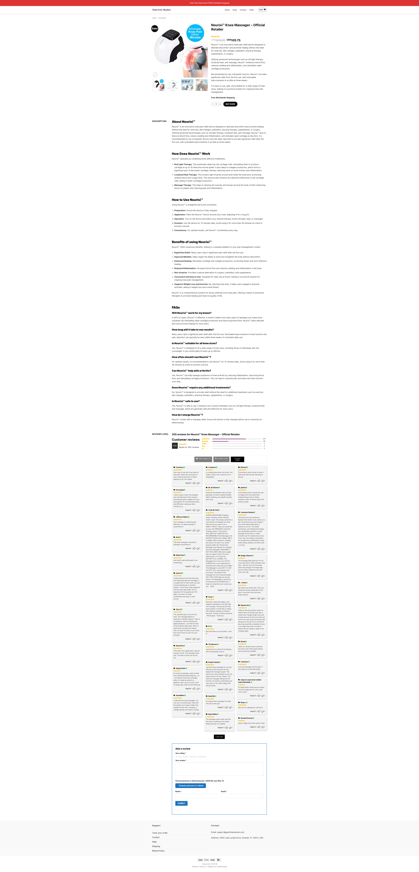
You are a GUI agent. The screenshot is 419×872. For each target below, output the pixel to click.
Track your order (160, 833)
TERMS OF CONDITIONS (217, 867)
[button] (155, 74)
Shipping (156, 846)
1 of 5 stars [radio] (176, 756)
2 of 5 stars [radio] (180, 756)
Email (224, 791)
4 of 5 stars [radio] (192, 756)
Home (154, 18)
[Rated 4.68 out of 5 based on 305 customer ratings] (239, 36)
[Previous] (156, 49)
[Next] (204, 49)
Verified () (222, 459)
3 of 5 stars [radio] (185, 756)
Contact (243, 10)
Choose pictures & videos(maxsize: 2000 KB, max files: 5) (199, 781)
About (227, 10)
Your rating (180, 753)
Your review (180, 760)
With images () (204, 459)
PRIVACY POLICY (199, 867)
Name (178, 791)
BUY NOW (230, 104)
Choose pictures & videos (191, 785)
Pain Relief (162, 18)
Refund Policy (158, 851)
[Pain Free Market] (161, 10)
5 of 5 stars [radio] (201, 756)
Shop (235, 10)
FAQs (251, 10)
